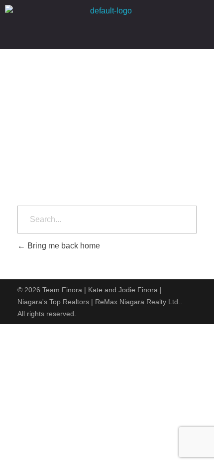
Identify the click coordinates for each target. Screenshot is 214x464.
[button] (107, 35)
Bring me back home (62, 245)
